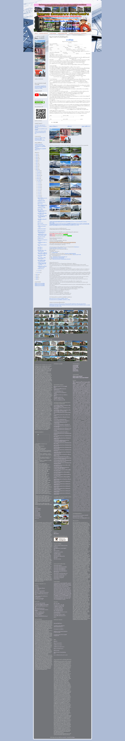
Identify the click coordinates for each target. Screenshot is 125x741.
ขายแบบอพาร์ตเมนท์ (76, 397)
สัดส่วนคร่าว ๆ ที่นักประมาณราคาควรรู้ (41, 592)
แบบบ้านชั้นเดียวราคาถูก (84, 454)
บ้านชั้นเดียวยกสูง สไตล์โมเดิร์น (85, 419)
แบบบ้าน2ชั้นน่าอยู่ (85, 449)
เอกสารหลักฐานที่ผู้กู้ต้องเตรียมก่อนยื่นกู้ (41, 604)
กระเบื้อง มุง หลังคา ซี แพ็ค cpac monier (60, 545)
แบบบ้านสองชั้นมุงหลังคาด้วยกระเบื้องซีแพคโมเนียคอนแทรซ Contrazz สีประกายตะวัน (62, 461)
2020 (37, 158)
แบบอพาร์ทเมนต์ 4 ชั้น (82, 487)
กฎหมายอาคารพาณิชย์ (86, 396)
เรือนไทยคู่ (74, 441)
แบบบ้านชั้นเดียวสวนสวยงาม (81, 408)
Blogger (73, 737)
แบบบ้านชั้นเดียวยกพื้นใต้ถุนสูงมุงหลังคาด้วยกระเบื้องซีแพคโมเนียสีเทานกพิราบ (61, 441)
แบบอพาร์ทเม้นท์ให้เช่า (81, 393)
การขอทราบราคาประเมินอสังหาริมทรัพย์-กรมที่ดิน (39, 599)
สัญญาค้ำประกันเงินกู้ (41, 236)
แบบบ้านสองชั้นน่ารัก (76, 465)
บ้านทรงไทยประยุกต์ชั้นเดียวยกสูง (80, 398)
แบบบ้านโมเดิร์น (85, 410)
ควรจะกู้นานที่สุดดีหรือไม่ (39, 613)
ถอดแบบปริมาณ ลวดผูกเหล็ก (59, 577)
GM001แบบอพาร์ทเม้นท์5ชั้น (40, 283)
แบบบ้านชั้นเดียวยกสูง (87, 453)
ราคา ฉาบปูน (37, 589)
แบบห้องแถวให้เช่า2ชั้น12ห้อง (83, 486)
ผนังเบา (55, 617)
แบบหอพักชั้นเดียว (86, 477)
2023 (37, 154)
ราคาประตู (37, 586)
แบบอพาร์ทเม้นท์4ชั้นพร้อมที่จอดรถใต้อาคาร (80, 493)
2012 (37, 169)
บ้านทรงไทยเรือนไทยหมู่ (76, 421)
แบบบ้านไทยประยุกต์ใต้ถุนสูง (84, 391)
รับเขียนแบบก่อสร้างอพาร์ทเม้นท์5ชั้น (82, 429)
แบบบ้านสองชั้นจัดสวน (87, 464)
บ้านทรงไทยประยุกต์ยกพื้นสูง (77, 420)
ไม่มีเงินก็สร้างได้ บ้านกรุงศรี (78, 516)
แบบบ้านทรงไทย (75, 370)
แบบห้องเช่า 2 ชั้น (81, 412)
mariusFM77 (64, 737)
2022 (37, 155)
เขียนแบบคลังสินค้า (81, 440)
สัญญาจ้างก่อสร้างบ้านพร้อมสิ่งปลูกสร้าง (41, 232)
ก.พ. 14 (39, 192)
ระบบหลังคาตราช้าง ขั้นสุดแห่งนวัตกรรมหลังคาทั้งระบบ (59, 626)
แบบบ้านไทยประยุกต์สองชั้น (86, 475)
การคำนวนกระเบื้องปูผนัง (58, 607)
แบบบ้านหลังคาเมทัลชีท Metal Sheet (60, 419)
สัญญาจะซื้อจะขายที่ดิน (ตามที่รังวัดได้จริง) (42, 261)
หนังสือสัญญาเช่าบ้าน (41, 202)
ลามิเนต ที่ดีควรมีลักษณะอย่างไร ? (60, 615)
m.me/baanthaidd (55, 252)
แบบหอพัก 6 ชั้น (75, 477)
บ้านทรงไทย (79, 388)
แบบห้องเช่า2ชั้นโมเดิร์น (78, 482)
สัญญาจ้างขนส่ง (40, 223)
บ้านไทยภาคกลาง (87, 423)
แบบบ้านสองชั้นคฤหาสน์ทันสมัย (79, 464)
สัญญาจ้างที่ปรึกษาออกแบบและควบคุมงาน (42, 198)
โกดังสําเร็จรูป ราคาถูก (84, 508)
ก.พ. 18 (39, 187)
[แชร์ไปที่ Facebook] (56, 122)
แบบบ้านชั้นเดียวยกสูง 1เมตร (77, 454)
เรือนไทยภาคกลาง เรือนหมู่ (86, 441)
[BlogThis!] (54, 122)
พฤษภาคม (39, 175)
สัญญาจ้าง (39, 221)
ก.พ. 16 (39, 190)
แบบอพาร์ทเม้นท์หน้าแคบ (80, 497)
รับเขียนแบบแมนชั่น (82, 430)
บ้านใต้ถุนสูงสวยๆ (75, 423)
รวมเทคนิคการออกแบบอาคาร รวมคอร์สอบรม (77, 33)
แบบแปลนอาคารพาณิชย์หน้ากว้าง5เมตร (81, 502)
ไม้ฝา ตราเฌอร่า (57, 550)
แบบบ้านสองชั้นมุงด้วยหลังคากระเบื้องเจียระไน (62, 424)
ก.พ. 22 (39, 181)
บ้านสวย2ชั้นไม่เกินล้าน (83, 421)
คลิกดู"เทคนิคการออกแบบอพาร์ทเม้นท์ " (81, 377)
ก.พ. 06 (39, 195)
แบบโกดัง (36, 511)
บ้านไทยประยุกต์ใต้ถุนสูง (81, 423)
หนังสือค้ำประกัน (40, 238)
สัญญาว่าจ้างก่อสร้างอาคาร (42, 224)
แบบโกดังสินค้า (82, 503)
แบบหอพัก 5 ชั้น (75, 412)
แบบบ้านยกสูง (81, 462)
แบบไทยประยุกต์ (88, 507)
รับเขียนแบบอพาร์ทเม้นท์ (86, 401)
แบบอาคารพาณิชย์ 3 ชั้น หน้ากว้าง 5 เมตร (84, 498)
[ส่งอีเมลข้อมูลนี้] (53, 122)
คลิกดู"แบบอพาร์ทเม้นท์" (78, 376)
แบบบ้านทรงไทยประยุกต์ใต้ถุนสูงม (78, 461)
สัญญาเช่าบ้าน (40, 203)
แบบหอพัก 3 (88, 476)
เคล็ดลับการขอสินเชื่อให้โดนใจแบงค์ (41, 616)
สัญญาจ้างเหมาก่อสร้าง (42, 230)
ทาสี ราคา (36, 585)
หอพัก (85, 386)
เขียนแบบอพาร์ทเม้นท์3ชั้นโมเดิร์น (85, 402)
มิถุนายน (38, 173)
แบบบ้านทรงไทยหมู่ (86, 461)
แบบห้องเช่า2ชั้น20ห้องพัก (80, 481)
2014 (37, 166)
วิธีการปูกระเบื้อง (57, 603)
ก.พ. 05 (39, 196)
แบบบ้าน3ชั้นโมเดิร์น (85, 451)
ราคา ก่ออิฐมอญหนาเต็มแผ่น (40, 588)
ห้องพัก (80, 389)
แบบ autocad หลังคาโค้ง (82, 442)
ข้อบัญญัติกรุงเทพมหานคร (58, 397)
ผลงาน (36, 33)
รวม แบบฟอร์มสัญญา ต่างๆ (58, 391)
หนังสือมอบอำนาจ (41, 268)
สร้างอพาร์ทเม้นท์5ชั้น (76, 433)
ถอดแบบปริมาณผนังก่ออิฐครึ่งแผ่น (59, 569)
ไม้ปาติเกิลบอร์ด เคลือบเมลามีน (59, 556)
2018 (37, 161)
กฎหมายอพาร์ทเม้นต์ (79, 396)
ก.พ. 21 (39, 182)
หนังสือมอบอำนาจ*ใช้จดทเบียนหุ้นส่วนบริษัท (42, 267)
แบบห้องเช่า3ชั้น (84, 482)
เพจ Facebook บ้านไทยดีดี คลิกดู (40, 86)
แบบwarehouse (77, 443)
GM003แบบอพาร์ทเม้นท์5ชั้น (40, 285)
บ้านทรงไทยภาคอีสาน (87, 420)
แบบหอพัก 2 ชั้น (82, 411)
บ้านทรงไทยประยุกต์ (85, 388)
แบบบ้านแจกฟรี (83, 471)
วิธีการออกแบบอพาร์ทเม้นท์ (85, 431)
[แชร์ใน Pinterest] (57, 122)
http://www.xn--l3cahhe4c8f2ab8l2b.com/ (60, 256)
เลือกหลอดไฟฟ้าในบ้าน (58, 623)
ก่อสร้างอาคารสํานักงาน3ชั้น (82, 417)
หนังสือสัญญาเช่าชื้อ (41, 200)
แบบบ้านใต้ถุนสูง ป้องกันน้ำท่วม (81, 473)
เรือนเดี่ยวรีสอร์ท (88, 440)
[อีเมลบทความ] (51, 122)
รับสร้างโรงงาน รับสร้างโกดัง (82, 428)
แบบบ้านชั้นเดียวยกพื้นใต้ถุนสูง (79, 453)
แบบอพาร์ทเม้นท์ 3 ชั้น (76, 413)
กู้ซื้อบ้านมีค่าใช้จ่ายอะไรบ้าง (40, 608)
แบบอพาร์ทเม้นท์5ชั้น (79, 386)
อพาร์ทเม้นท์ (86, 389)
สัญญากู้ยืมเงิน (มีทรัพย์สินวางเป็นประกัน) (42, 214)
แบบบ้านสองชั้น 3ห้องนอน (79, 463)
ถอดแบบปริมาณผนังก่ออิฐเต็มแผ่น (59, 568)
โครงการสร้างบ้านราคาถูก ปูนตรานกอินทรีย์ (80, 515)
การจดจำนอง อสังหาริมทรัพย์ (40, 603)
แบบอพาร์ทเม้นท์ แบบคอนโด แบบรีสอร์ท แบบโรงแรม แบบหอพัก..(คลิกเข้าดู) (62, 242)
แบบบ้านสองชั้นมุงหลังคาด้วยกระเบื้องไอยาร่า (62, 420)
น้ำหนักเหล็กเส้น (56, 578)
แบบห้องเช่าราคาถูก (78, 483)
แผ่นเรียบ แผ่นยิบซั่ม (57, 554)
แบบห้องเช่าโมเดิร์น (84, 483)
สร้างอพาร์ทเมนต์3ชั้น (82, 432)
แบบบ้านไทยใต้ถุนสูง (75, 476)
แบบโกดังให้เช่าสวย (84, 505)
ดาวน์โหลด (69, 40)
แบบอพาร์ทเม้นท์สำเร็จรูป (83, 496)
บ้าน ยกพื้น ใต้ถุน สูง (76, 419)
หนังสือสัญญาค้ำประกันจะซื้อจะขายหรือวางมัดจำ (42, 235)
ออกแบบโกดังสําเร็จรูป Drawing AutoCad (79, 439)
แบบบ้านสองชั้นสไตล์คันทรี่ (81, 466)
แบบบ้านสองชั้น (37, 515)
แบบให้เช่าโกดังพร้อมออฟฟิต (81, 507)
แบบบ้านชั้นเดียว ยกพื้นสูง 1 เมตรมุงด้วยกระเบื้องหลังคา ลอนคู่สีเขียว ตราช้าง (62, 406)
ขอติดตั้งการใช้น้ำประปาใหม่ (59, 398)
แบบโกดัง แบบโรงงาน (43, 33)
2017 (37, 163)
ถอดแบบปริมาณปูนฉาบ (58, 565)
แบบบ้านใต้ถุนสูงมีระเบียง (79, 474)
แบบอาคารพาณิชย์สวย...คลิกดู (40, 137)
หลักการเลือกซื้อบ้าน (38, 614)
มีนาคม (38, 178)
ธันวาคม (38, 170)
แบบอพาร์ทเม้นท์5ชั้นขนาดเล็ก (82, 494)
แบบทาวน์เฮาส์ (37, 512)
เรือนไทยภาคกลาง (79, 441)
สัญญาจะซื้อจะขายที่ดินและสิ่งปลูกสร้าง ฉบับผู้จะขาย (42, 253)
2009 (37, 277)
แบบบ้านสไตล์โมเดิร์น (79, 410)
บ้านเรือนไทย (77, 422)
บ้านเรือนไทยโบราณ (82, 422)
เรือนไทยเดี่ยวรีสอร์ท (76, 442)
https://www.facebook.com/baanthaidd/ (57, 257)
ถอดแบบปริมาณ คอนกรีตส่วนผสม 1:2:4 (60, 573)
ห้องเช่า (82, 389)
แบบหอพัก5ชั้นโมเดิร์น (80, 477)
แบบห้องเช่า (84, 392)
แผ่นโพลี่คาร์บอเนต (57, 553)
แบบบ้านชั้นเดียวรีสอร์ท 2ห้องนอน (84, 455)
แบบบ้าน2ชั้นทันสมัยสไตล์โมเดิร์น (77, 449)
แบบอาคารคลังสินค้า (87, 497)
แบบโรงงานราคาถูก (85, 506)
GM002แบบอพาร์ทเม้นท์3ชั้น (40, 284)
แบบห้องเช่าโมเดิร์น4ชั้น (87, 484)
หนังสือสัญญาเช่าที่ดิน (41, 207)
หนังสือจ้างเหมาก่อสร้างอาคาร (59, 646)
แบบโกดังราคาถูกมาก (77, 503)
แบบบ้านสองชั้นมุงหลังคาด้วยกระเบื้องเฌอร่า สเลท (62, 428)
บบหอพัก (89, 418)
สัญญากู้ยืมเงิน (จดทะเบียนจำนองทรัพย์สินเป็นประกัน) (42, 216)
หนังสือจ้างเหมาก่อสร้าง (42, 228)
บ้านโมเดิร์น (77, 399)
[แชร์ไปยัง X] (55, 122)
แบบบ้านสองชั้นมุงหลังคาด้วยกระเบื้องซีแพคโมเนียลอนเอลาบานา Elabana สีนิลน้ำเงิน (62, 458)
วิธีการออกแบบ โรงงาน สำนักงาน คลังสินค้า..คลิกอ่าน (58, 298)
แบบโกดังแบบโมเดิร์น (78, 505)
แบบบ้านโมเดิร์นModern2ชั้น (85, 472)
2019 (37, 160)
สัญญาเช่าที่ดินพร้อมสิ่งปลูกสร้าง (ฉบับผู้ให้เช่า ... (42, 206)
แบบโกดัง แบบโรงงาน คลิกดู (40, 145)
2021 (37, 157)
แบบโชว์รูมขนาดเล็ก (75, 506)
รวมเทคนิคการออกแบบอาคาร (40, 125)
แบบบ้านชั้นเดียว (37, 514)
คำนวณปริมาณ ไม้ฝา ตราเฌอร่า (59, 614)
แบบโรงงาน (37, 518)
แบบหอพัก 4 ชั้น (87, 411)
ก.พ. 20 (39, 184)
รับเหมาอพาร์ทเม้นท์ (78, 431)
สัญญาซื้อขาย (40, 247)
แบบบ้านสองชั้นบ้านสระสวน (83, 465)
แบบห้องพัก (79, 392)
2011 (37, 274)
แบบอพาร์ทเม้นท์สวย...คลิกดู (40, 140)
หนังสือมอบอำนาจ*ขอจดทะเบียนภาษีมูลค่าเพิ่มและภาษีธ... (42, 263)
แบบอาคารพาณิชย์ (38, 516)
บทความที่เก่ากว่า (86, 126)
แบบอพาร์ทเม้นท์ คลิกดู (39, 144)
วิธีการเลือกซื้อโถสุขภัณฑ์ (58, 610)
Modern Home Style (80, 387)
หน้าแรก (70, 126)
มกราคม (38, 272)
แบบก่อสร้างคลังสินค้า (82, 443)
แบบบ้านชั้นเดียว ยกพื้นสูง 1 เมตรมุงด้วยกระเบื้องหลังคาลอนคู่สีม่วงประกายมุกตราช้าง (62, 410)
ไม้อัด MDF (56, 557)
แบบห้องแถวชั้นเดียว (87, 412)
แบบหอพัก (82, 385)
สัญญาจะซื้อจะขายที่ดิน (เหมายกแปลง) (42, 258)
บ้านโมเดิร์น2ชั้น (88, 422)
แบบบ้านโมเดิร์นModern (77, 472)
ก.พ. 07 (39, 193)
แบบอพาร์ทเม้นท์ (53, 33)
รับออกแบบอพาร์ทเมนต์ (83, 399)
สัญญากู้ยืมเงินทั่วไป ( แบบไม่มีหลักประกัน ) (42, 211)
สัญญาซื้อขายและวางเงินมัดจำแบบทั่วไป (42, 251)
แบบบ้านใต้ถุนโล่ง (86, 474)
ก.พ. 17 (39, 189)
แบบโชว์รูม (88, 505)
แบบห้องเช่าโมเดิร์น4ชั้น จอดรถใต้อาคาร (78, 485)
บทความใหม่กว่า (53, 126)
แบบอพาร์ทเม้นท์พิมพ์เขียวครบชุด (82, 495)
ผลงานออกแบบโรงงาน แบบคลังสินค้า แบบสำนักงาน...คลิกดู (59, 299)
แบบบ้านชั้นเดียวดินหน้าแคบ (81, 407)
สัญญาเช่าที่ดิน (40, 209)
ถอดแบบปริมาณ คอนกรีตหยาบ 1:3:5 (60, 574)
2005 (37, 279)
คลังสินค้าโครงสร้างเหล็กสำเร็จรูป (82, 418)
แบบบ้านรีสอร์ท (81, 409)
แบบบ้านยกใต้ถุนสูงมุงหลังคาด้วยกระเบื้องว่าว (62, 456)
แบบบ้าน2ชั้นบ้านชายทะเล (82, 450)
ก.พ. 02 (39, 270)
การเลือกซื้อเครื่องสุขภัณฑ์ (58, 609)
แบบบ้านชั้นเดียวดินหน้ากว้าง (79, 452)
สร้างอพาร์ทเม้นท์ (87, 432)
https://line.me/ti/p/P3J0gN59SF (70, 253)
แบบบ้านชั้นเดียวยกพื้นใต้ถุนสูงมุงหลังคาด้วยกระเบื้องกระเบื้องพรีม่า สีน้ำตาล (61, 468)
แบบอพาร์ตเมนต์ (76, 367)
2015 (37, 164)
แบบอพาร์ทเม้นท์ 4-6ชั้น (62, 33)
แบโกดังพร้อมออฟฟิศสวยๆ (76, 508)
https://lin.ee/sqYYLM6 (77, 254)
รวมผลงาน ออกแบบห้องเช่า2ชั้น (40, 131)
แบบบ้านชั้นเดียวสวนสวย (86, 390)
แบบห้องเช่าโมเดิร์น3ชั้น (80, 484)
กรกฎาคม (39, 172)
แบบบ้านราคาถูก (85, 462)
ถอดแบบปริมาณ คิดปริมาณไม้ (59, 576)
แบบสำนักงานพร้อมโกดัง (82, 476)
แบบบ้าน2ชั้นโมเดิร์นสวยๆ (78, 451)
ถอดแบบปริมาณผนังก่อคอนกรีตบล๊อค (60, 566)
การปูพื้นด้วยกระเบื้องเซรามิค (59, 606)
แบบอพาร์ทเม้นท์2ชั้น (81, 383)
